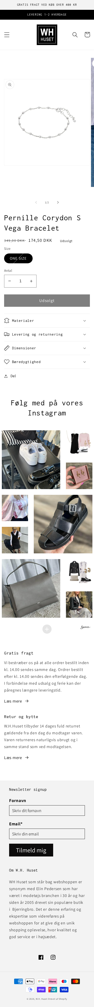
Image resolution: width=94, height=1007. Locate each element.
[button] (7, 35)
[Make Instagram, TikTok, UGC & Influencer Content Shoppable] (86, 627)
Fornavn (17, 800)
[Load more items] (47, 629)
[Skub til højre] (58, 202)
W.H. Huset (41, 998)
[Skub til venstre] (36, 202)
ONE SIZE (21, 258)
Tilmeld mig (31, 850)
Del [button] (13, 375)
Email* (16, 824)
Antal (8, 270)
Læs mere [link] (13, 701)
